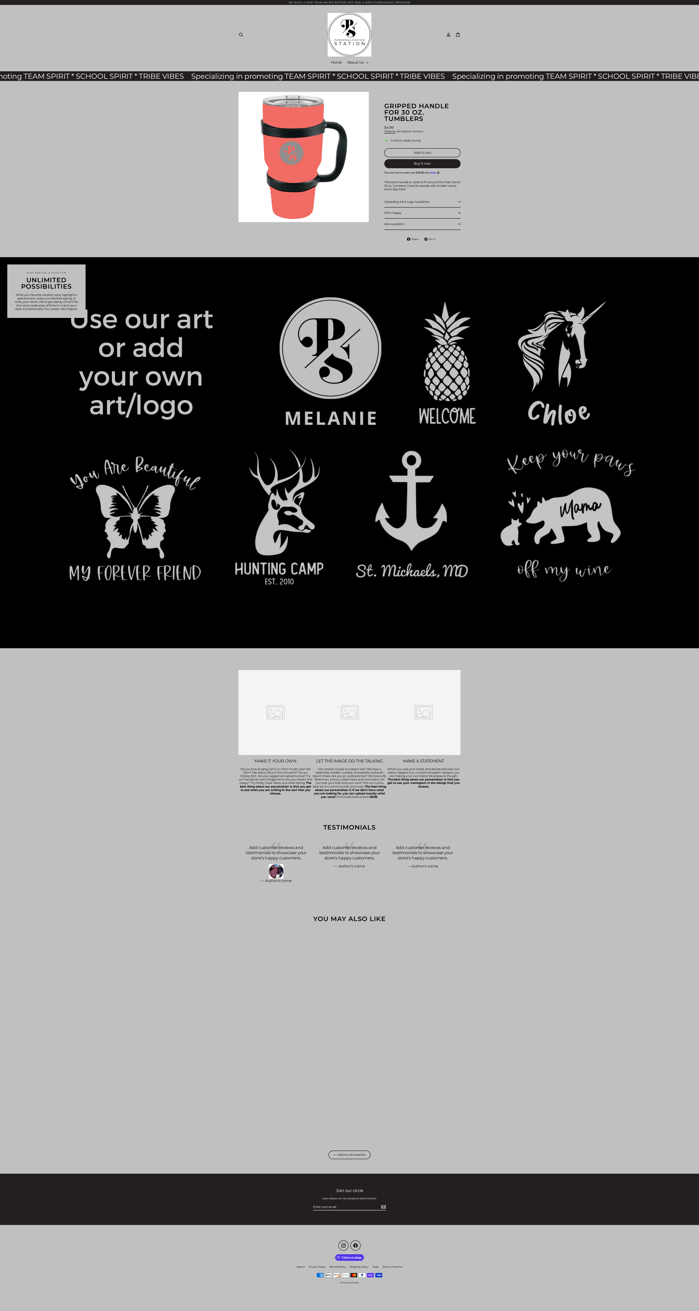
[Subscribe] (383, 1207)
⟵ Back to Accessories (349, 1154)
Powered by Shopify (349, 1282)
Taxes (375, 1266)
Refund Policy (337, 1266)
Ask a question (394, 224)
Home (336, 62)
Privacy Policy (317, 1266)
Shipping (389, 131)
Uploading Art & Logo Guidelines (406, 202)
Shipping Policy (359, 1266)
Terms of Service (392, 1266)
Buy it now (422, 164)
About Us (355, 62)
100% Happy (392, 213)
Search (301, 1266)
